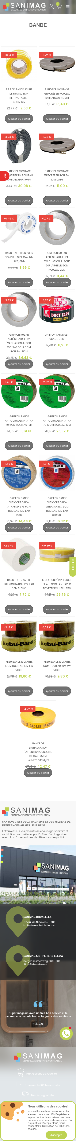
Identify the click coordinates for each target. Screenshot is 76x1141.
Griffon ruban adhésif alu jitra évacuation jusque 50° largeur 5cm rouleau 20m (57, 261)
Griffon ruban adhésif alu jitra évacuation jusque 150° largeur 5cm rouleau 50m (19, 343)
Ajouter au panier (19, 119)
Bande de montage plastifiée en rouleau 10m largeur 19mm (19, 175)
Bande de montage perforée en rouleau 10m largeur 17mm (57, 94)
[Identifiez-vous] (51, 5)
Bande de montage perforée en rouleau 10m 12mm (57, 175)
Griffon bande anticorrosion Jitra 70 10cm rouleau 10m (57, 421)
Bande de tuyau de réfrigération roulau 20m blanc (19, 584)
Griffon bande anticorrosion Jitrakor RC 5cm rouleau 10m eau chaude (57, 506)
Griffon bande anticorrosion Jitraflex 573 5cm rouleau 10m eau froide (19, 506)
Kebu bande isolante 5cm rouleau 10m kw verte (57, 666)
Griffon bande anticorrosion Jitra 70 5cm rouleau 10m (19, 421)
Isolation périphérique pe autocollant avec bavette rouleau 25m (57, 584)
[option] (38, 1013)
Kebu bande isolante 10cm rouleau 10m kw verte (19, 666)
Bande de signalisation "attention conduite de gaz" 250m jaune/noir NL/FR (38, 752)
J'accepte (56, 1135)
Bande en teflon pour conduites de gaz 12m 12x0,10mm (19, 257)
